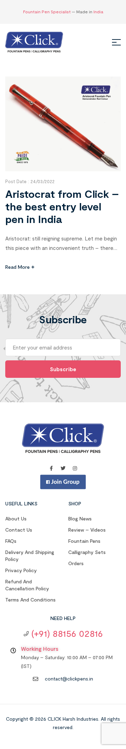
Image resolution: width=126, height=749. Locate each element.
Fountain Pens (84, 541)
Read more (17, 267)
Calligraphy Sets (87, 552)
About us (16, 518)
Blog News (80, 518)
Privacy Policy (21, 570)
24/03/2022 (42, 181)
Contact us (18, 530)
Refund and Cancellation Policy (27, 584)
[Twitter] (63, 468)
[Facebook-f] (51, 468)
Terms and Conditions (30, 600)
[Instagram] (75, 468)
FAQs (10, 541)
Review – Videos (87, 530)
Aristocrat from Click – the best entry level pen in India (62, 206)
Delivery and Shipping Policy (29, 555)
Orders (76, 563)
